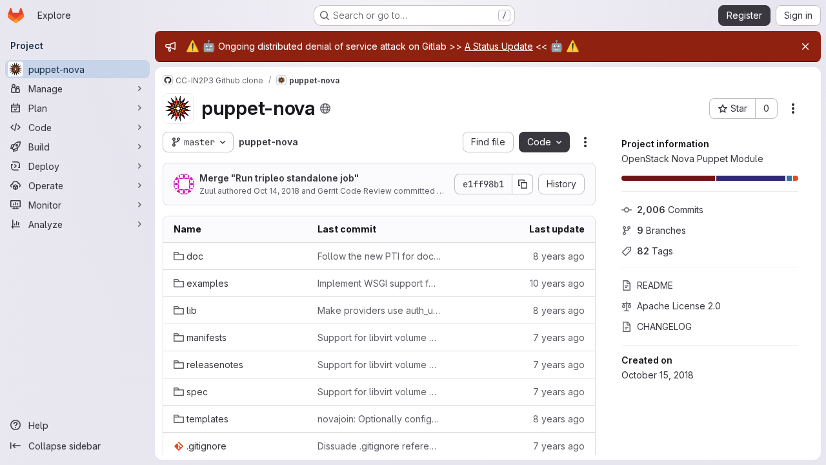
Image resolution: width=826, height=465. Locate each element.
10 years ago (557, 283)
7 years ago (559, 337)
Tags (655, 250)
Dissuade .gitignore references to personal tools (379, 445)
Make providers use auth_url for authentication (379, 310)
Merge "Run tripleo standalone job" (279, 177)
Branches (661, 230)
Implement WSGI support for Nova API (379, 283)
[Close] (805, 46)
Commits (670, 209)
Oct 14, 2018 (276, 191)
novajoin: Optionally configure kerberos (379, 418)
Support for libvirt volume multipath (379, 337)
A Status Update (499, 46)
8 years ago (559, 256)
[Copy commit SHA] (522, 184)
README (655, 285)
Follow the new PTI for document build (379, 256)
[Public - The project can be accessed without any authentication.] (325, 108)
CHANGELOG (664, 326)
